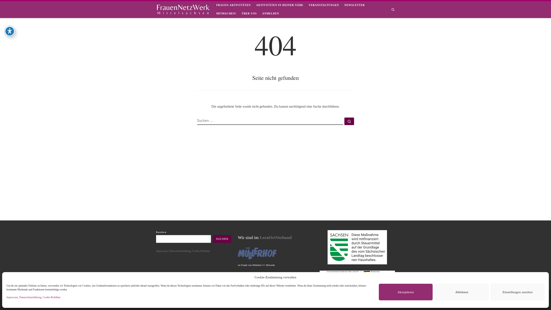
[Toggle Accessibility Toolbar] (10, 31)
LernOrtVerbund (276, 237)
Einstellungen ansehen (518, 292)
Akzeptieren (406, 292)
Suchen (161, 232)
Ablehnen (461, 292)
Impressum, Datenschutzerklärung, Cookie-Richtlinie (33, 297)
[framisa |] (183, 8)
